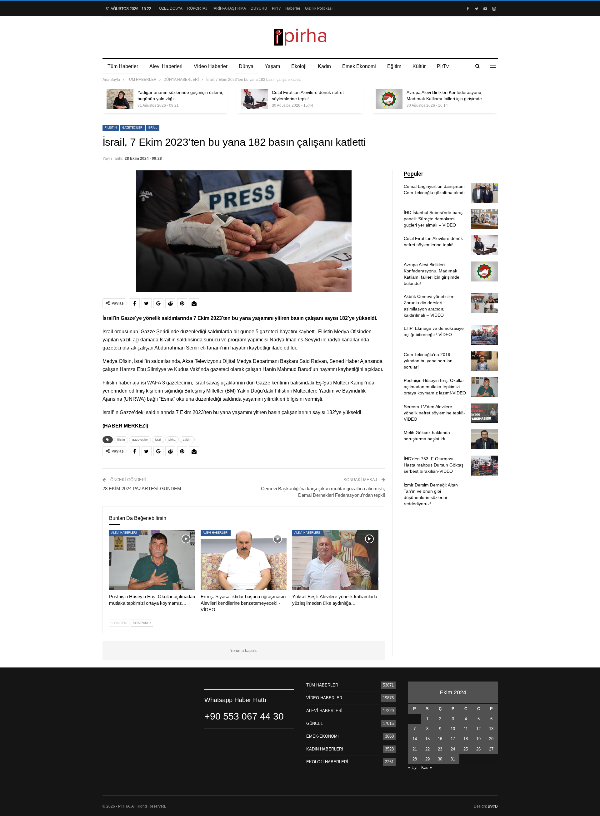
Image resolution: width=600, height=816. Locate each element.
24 (453, 749)
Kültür (419, 66)
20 (491, 738)
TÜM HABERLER (322, 685)
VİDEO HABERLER (324, 698)
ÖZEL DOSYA (170, 8)
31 (453, 759)
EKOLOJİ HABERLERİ (327, 762)
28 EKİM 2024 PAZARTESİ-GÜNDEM (141, 488)
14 (414, 738)
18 (465, 738)
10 (453, 728)
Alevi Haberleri (165, 66)
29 (427, 759)
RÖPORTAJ (197, 8)
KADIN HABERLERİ (324, 749)
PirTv (276, 8)
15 (427, 738)
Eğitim (394, 66)
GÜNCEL (314, 723)
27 (491, 749)
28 (414, 759)
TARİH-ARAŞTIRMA (229, 8)
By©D (493, 806)
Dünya (246, 66)
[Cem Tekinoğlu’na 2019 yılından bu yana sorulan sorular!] (484, 361)
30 (440, 759)
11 (466, 728)
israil (152, 127)
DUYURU (259, 8)
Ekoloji (299, 66)
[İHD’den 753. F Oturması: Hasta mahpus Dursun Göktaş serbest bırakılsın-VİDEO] (484, 466)
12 (478, 728)
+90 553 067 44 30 (244, 716)
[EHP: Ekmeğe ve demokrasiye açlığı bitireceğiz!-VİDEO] (484, 335)
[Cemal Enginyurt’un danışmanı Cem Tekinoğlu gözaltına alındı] (484, 193)
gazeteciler (132, 127)
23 (440, 749)
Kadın (324, 66)
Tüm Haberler (123, 66)
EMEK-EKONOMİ (322, 736)
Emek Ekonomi (359, 66)
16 (440, 738)
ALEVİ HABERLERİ (124, 532)
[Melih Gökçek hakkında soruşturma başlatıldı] (484, 439)
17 (453, 738)
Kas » (426, 767)
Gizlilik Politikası (318, 8)
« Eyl (413, 767)
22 (427, 749)
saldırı (187, 439)
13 (491, 728)
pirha (172, 439)
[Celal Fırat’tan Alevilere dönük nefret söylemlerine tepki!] (254, 99)
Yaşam (272, 66)
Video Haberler (211, 66)
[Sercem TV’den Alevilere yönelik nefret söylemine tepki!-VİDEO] (484, 413)
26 (478, 749)
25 (465, 749)
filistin (111, 127)
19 (478, 738)
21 (414, 749)
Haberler (292, 8)
